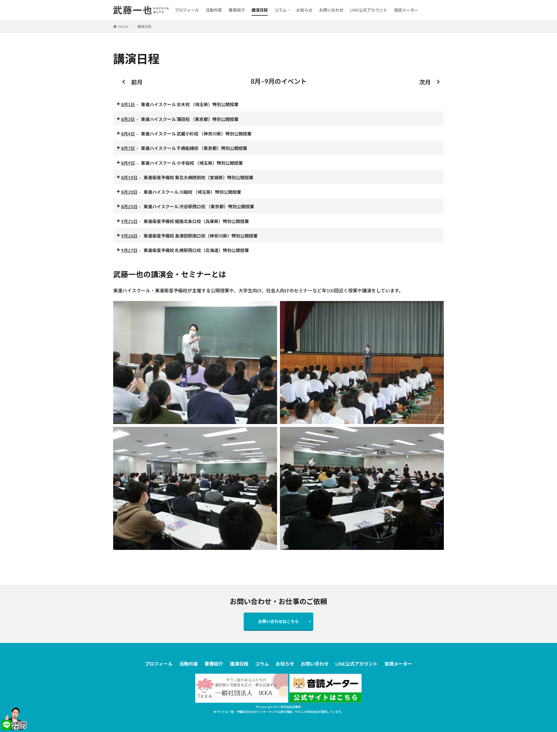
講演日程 (260, 10)
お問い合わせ (331, 10)
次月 (425, 82)
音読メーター (406, 10)
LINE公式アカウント (368, 10)
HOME (123, 26)
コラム (280, 10)
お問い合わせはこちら (278, 621)
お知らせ (304, 10)
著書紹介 (237, 10)
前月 (137, 82)
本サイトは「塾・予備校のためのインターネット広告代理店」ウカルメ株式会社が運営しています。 (279, 711)
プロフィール (187, 10)
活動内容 (214, 10)
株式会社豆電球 (291, 707)
